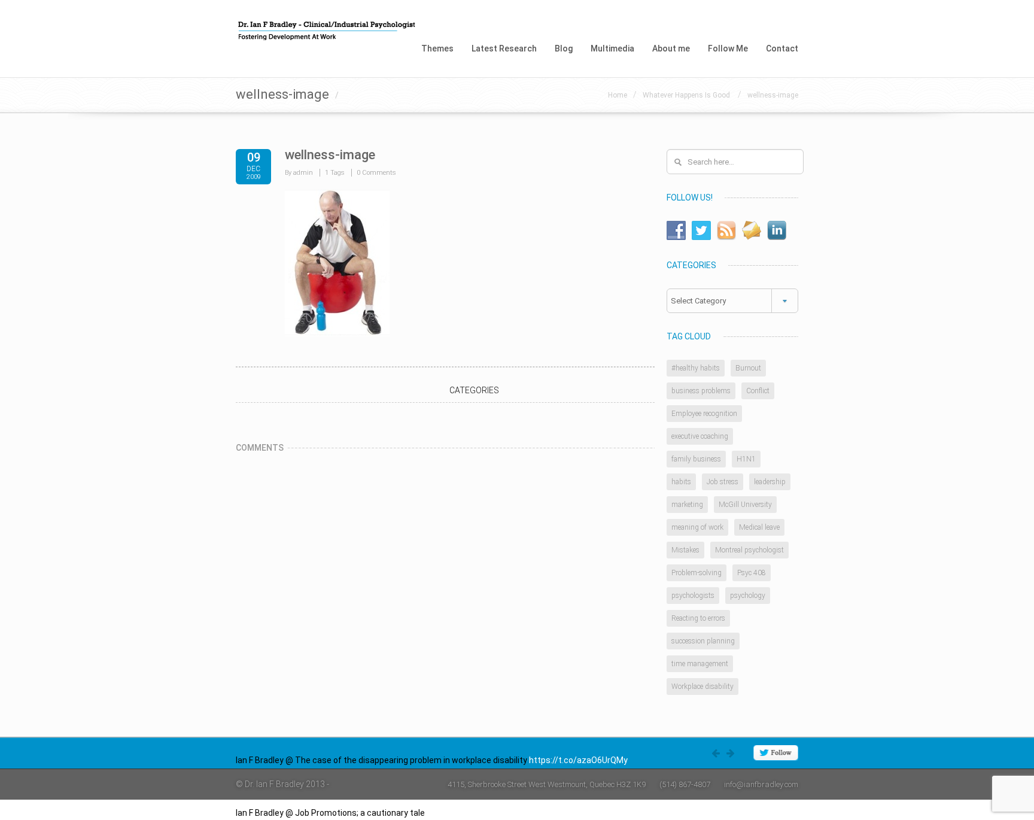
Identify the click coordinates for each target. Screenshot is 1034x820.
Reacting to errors (698, 618)
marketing (687, 504)
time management (699, 664)
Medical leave (759, 527)
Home (617, 95)
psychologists (692, 595)
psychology (747, 595)
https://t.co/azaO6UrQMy (578, 760)
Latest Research (504, 48)
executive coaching (699, 436)
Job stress (722, 482)
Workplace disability (702, 686)
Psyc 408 (751, 573)
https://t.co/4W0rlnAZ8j (472, 813)
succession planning (703, 641)
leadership (770, 482)
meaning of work (697, 527)
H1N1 (746, 459)
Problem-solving (696, 573)
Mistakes (685, 550)
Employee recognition (704, 413)
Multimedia (612, 48)
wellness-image (772, 95)
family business (696, 459)
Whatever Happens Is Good (687, 95)
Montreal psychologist (749, 550)
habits (681, 482)
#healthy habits (695, 368)
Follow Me (728, 48)
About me (671, 48)
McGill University (745, 504)
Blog (564, 48)
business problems (701, 391)
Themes (437, 48)
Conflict (758, 391)
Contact (782, 48)
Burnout (748, 368)
